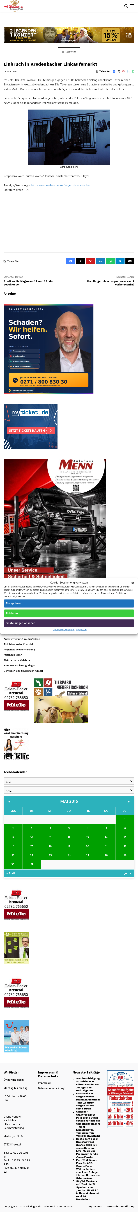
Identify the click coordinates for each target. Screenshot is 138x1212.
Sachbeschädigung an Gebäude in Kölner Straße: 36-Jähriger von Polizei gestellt (88, 1084)
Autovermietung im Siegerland (22, 638)
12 (69, 837)
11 (50, 837)
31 (32, 864)
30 (13, 864)
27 (87, 855)
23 (13, 855)
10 (31, 837)
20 (87, 846)
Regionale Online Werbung (19, 649)
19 (69, 846)
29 (125, 855)
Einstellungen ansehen (20, 623)
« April (10, 873)
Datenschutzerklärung (64, 629)
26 (69, 855)
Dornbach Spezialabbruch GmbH (23, 670)
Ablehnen (12, 613)
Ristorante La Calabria (17, 660)
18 (50, 846)
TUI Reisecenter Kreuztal (18, 644)
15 (125, 837)
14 (106, 837)
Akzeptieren (14, 603)
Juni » (128, 873)
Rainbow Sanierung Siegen (20, 665)
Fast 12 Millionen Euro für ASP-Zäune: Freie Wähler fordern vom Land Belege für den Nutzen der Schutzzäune (88, 1169)
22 (125, 846)
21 (106, 846)
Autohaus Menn (13, 654)
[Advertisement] (69, 222)
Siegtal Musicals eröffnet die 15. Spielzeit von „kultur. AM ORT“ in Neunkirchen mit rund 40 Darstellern (88, 1190)
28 (106, 855)
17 (31, 846)
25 (50, 855)
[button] (132, 582)
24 (31, 855)
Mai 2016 (69, 801)
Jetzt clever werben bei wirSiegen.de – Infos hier (61, 185)
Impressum (81, 629)
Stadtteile (71, 51)
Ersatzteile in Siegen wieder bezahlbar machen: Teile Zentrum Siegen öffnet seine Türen (88, 1101)
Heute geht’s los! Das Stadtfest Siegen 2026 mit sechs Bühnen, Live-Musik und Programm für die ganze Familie (87, 1147)
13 (87, 837)
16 (13, 846)
